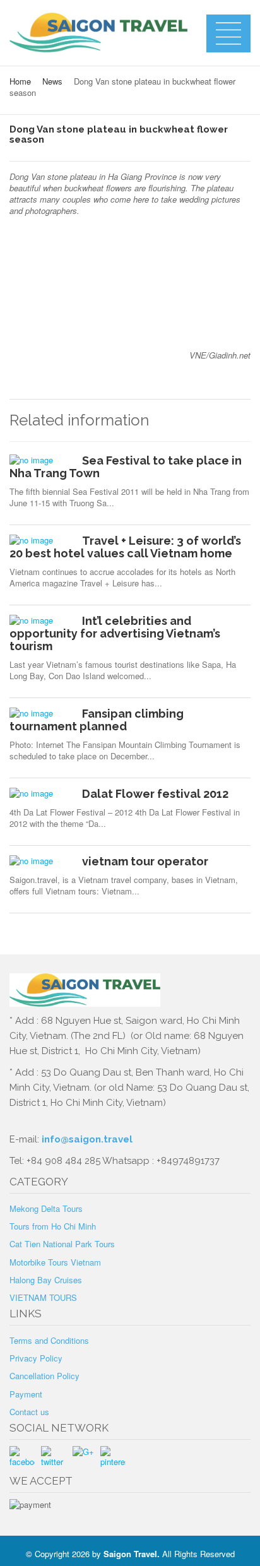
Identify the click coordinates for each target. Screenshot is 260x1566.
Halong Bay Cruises (45, 1280)
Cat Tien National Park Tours (62, 1244)
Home (20, 81)
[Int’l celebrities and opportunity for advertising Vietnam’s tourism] (41, 620)
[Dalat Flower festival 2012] (41, 793)
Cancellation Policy (44, 1376)
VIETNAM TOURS (43, 1297)
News (52, 81)
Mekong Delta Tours (46, 1208)
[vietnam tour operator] (41, 861)
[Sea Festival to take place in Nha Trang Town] (41, 460)
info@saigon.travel (86, 1139)
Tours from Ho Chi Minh (52, 1226)
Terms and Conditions (49, 1340)
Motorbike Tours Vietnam (55, 1262)
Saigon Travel (130, 1554)
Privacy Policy (35, 1358)
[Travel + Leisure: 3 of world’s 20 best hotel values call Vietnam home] (41, 540)
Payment (25, 1394)
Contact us (29, 1412)
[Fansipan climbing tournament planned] (41, 713)
